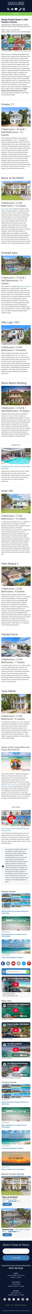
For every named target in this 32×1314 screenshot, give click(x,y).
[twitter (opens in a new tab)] (24, 963)
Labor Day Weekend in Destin (12, 957)
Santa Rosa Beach (13, 784)
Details (7, 1204)
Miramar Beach (7, 786)
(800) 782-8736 (16, 1268)
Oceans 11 (16, 140)
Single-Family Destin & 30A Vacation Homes (16, 32)
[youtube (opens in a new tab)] (13, 963)
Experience (6, 909)
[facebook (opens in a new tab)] (3, 963)
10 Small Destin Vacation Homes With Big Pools (15, 467)
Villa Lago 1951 (16, 355)
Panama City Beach (20, 1305)
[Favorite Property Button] (28, 1177)
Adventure (5, 1167)
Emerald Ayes (25, 286)
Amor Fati (20, 522)
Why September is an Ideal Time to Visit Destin (14, 935)
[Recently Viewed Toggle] (12, 9)
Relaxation (15, 30)
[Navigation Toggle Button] (23, 9)
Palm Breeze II (18, 596)
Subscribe (16, 1258)
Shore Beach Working (12, 416)
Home (3, 30)
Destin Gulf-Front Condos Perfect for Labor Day (15, 912)
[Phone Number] (20, 9)
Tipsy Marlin (20, 722)
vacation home (21, 796)
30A (24, 66)
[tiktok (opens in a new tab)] (19, 963)
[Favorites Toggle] (16, 9)
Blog (8, 30)
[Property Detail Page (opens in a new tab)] (16, 1185)
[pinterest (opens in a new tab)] (29, 963)
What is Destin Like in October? (13, 1169)
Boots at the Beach (7, 209)
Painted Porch (17, 665)
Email (7, 1251)
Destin (19, 66)
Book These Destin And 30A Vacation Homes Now (15, 830)
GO (28, 972)
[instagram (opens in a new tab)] (8, 963)
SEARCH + (16, 14)
